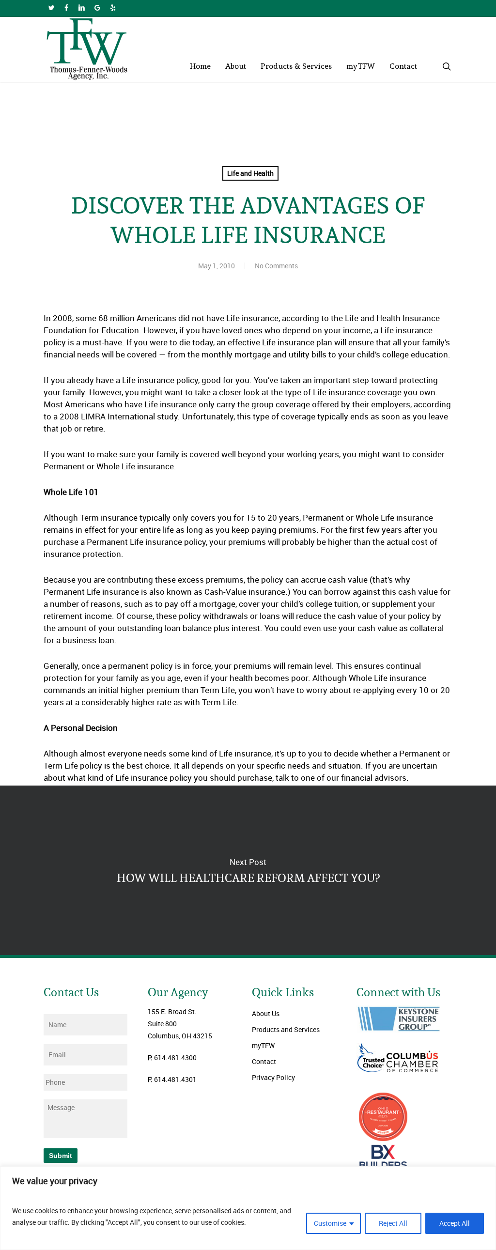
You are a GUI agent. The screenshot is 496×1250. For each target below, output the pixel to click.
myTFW (263, 1045)
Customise (330, 1223)
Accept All (454, 1223)
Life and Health (250, 173)
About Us (265, 1013)
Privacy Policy (273, 1077)
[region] (248, 1208)
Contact (264, 1061)
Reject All (393, 1223)
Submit (60, 1155)
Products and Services (286, 1029)
